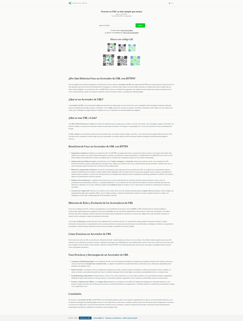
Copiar (140, 25)
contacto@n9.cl (98, 318)
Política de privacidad (130, 318)
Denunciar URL (85, 318)
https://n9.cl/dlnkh (127, 30)
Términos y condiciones (113, 318)
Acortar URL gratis (79, 3)
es (172, 3)
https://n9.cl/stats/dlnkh (130, 33)
